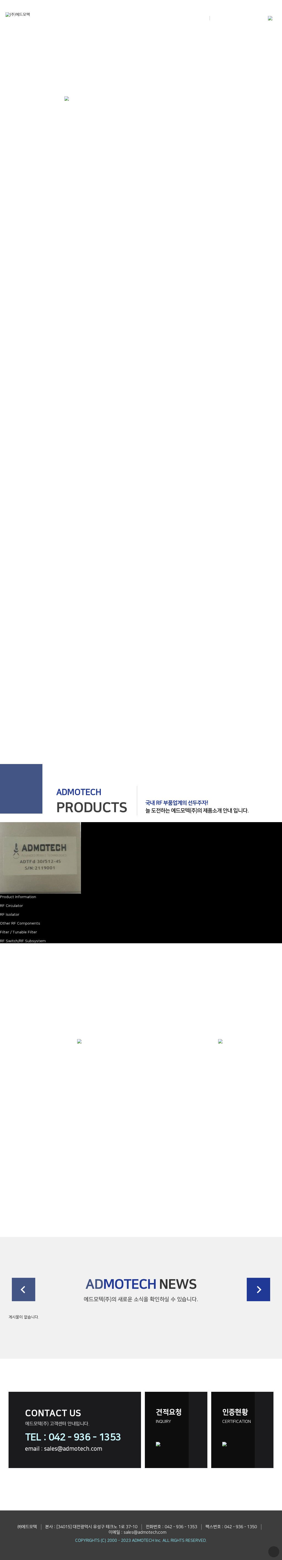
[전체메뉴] (270, 18)
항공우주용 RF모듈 (247, 1200)
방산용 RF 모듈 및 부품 (176, 1125)
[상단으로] (273, 1551)
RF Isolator (9, 914)
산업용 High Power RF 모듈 (247, 1125)
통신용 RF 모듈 (176, 1200)
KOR (237, 18)
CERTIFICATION (236, 1416)
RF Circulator (11, 906)
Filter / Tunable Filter (18, 932)
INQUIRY (168, 1416)
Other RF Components (20, 923)
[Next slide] (258, 1289)
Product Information (18, 897)
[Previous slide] (23, 1289)
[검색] (214, 18)
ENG (253, 18)
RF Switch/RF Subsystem (23, 941)
